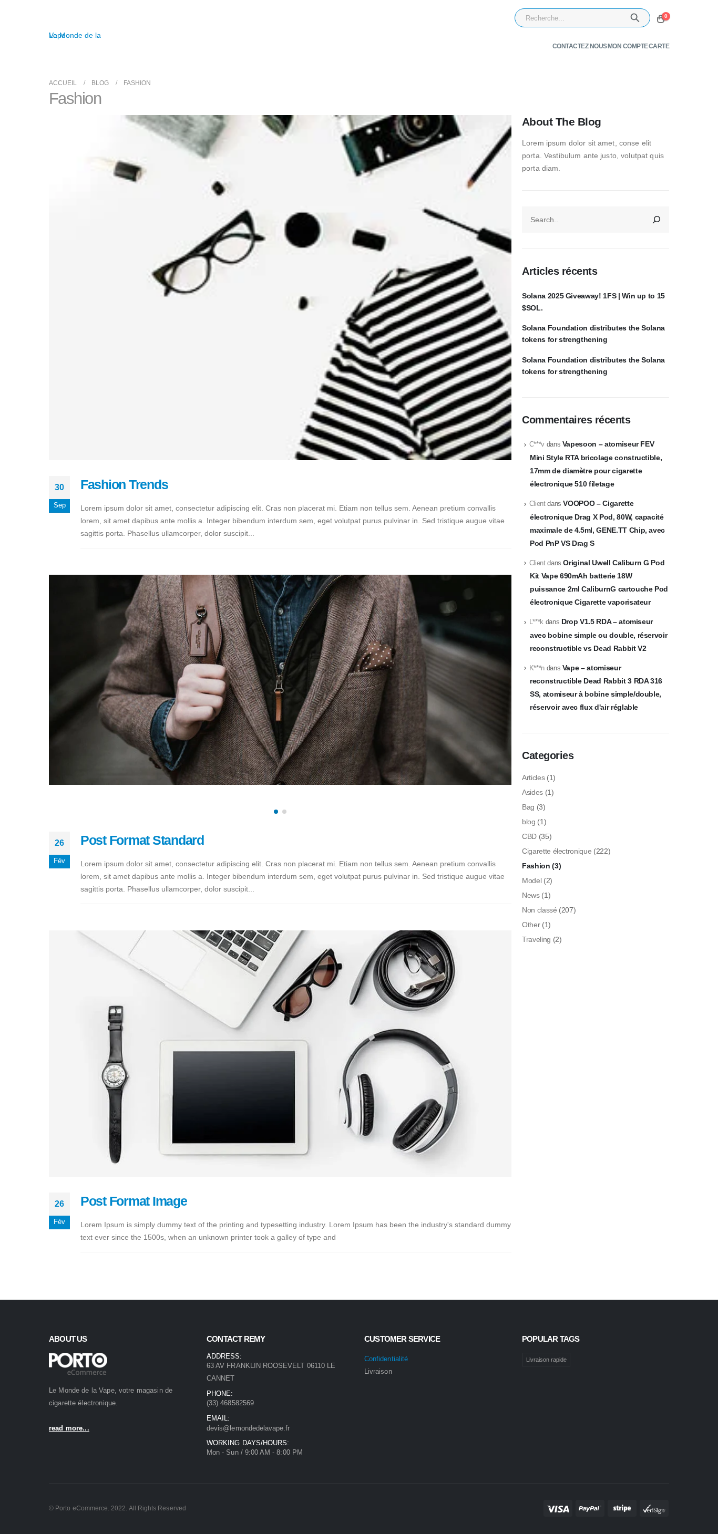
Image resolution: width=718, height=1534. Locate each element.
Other (531, 924)
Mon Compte (628, 46)
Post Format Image (133, 1201)
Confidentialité (386, 1359)
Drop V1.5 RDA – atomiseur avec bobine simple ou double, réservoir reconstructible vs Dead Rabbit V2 (598, 634)
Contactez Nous (579, 46)
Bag (528, 807)
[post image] (280, 288)
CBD (529, 836)
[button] (276, 811)
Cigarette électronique (556, 851)
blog (529, 821)
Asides (532, 792)
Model (531, 880)
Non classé (539, 910)
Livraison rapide (546, 1359)
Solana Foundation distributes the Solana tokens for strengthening (593, 334)
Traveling (536, 939)
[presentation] (59, 698)
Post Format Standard (142, 840)
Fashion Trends (124, 484)
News (531, 895)
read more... (69, 1428)
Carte (659, 46)
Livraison (378, 1371)
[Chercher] (635, 18)
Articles (533, 777)
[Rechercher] (656, 219)
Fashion (536, 866)
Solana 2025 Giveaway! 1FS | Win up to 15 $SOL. (593, 302)
